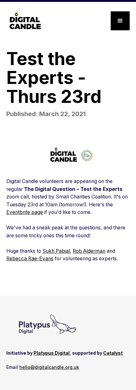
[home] (23, 20)
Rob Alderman (89, 251)
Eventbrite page (24, 212)
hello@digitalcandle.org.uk (49, 367)
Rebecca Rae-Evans (29, 259)
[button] (120, 20)
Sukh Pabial (56, 251)
